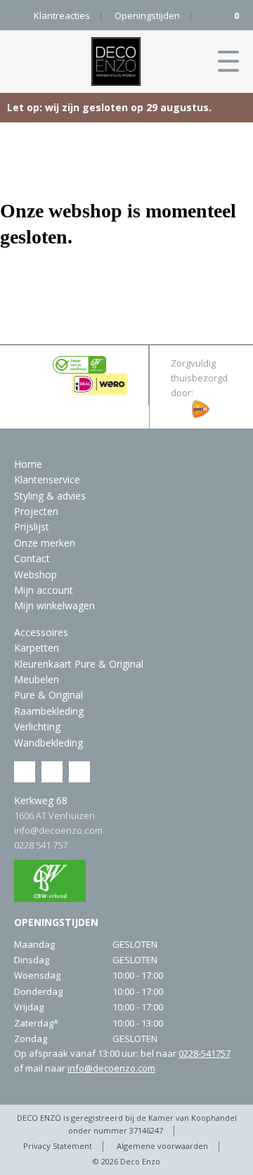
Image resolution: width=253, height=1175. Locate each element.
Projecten (36, 511)
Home (28, 464)
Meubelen (36, 679)
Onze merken (44, 543)
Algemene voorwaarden (162, 1146)
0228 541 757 (40, 845)
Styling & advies (50, 495)
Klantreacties (62, 15)
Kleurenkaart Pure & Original (78, 664)
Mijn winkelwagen (54, 605)
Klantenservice (47, 479)
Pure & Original (48, 694)
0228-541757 (205, 1053)
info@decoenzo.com (58, 830)
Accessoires (41, 632)
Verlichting (37, 726)
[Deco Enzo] (116, 61)
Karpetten (36, 647)
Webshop (35, 574)
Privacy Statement (57, 1146)
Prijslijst (31, 526)
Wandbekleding (48, 742)
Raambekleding (49, 711)
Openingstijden (147, 15)
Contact (32, 558)
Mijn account (43, 590)
